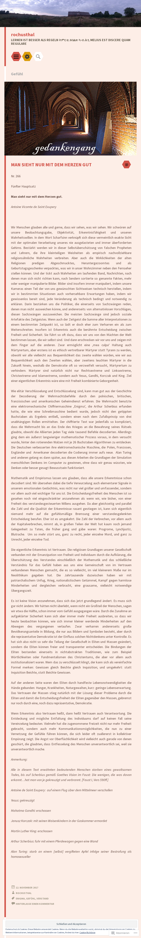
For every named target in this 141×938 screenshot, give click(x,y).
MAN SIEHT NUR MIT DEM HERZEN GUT (51, 165)
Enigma (20, 898)
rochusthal (23, 34)
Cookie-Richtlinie (87, 932)
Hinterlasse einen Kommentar (35, 903)
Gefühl (30, 898)
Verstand (43, 898)
